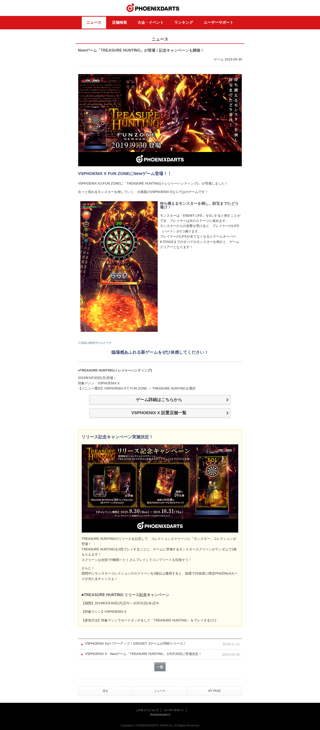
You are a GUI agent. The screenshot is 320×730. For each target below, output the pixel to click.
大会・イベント (151, 22)
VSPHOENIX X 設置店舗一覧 (158, 412)
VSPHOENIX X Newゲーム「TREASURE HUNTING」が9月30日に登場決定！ (143, 654)
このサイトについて (147, 710)
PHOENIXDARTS (153, 8)
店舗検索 (119, 22)
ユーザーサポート (219, 22)
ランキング (183, 22)
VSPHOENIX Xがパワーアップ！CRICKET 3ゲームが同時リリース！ (135, 644)
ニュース (93, 22)
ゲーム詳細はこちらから (159, 399)
